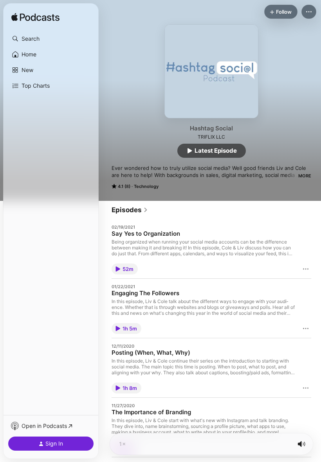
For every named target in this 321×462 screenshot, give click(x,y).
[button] (51, 38)
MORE (304, 176)
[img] (35, 18)
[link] (130, 210)
